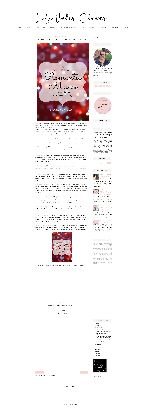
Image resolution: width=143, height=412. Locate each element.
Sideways (40, 166)
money (101, 137)
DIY (83, 27)
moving (110, 147)
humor (95, 137)
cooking (101, 136)
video (99, 147)
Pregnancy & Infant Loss (69, 27)
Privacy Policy (40, 27)
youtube (95, 146)
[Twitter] (101, 86)
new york (96, 145)
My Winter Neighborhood (103, 339)
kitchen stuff (100, 139)
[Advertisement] (61, 358)
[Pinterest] (104, 86)
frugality (100, 141)
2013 (96, 351)
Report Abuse (97, 376)
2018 (96, 323)
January (99, 344)
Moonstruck (41, 147)
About (28, 27)
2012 (96, 353)
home (101, 133)
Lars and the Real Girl (44, 197)
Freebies (53, 27)
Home (19, 27)
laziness (95, 144)
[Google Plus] (98, 86)
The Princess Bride (44, 139)
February (99, 329)
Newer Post (39, 372)
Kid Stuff (115, 27)
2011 (96, 355)
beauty (100, 149)
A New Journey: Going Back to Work (106, 208)
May (98, 325)
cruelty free (109, 151)
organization (108, 141)
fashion (95, 152)
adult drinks (96, 151)
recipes (103, 145)
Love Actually (42, 155)
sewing (106, 137)
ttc (111, 137)
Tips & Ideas (103, 27)
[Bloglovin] (109, 86)
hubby (63, 305)
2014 (96, 349)
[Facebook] (96, 86)
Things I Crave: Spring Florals (104, 331)
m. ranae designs (102, 144)
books (100, 151)
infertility (108, 133)
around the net (57, 305)
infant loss (108, 136)
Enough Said (41, 207)
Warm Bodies (42, 215)
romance (73, 305)
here (59, 186)
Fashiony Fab (74, 404)
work (95, 139)
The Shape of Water (45, 225)
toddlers (109, 145)
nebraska (109, 144)
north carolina (108, 146)
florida (95, 141)
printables (101, 150)
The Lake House (42, 184)
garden (110, 149)
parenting (109, 134)
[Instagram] (107, 86)
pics (106, 139)
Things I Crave (108, 150)
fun (103, 141)
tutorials (102, 142)
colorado (109, 142)
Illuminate (101, 146)
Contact (126, 27)
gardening (95, 150)
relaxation (102, 152)
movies (68, 305)
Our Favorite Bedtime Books (103, 341)
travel (94, 147)
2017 (96, 347)
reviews (95, 149)
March (98, 327)
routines (95, 142)
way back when (98, 140)
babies (95, 136)
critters (105, 147)
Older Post (84, 372)
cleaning (104, 151)
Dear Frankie (41, 174)
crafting (110, 140)
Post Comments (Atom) (49, 375)
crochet (105, 149)
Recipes (91, 27)
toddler (110, 139)
